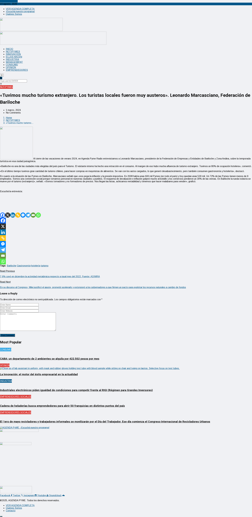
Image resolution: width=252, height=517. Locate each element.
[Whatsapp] (38, 215)
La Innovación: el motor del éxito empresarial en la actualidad (39, 374)
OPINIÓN (11, 67)
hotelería (35, 265)
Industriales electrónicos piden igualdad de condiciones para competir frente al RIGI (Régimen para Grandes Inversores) (76, 390)
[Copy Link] (17, 215)
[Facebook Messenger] (23, 215)
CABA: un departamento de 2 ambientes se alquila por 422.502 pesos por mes (49, 359)
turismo (44, 265)
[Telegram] (28, 215)
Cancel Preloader (9, 1)
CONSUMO (12, 64)
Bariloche (11, 265)
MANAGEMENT (14, 62)
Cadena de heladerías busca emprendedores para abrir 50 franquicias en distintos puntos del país (62, 406)
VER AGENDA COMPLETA (20, 9)
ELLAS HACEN (14, 57)
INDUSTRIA (12, 59)
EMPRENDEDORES (17, 70)
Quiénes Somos (14, 14)
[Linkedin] (12, 215)
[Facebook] (2, 215)
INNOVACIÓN (13, 54)
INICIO (9, 49)
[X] (7, 215)
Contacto (10, 510)
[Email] (33, 215)
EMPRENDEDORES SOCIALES (15, 396)
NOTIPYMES (13, 51)
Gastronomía (23, 265)
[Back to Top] (1, 516)
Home (9, 117)
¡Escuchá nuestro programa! (20, 11)
